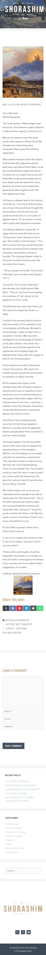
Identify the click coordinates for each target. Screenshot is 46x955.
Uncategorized (11, 852)
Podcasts (9, 839)
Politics (8, 844)
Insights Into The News (15, 831)
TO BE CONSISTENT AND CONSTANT (22, 789)
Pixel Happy (21, 950)
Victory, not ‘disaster (19, 624)
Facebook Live (11, 823)
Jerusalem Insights (17, 620)
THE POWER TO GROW (15, 793)
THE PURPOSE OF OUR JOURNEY (20, 785)
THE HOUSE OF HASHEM (17, 781)
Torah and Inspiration (14, 848)
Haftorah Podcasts (13, 827)
